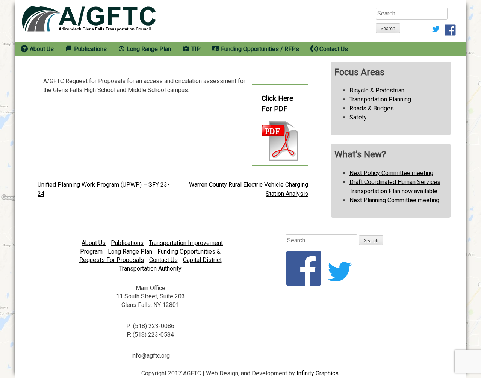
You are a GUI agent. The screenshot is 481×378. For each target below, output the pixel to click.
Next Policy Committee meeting (391, 173)
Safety (358, 117)
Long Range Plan (130, 251)
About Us (94, 242)
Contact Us (163, 259)
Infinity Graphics (317, 373)
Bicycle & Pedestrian (376, 90)
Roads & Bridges (371, 108)
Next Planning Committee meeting (394, 200)
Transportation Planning (380, 99)
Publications (127, 242)
